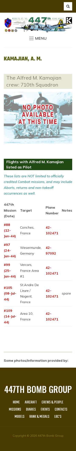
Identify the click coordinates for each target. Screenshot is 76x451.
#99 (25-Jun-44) (10, 270)
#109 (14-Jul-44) (10, 316)
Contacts (61, 410)
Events (45, 410)
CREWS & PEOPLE (52, 402)
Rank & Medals (39, 417)
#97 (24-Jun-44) (10, 250)
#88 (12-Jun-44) (10, 230)
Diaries (31, 410)
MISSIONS (15, 410)
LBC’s (57, 417)
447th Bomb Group (38, 389)
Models (19, 417)
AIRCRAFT (31, 402)
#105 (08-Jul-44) (10, 293)
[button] (38, 38)
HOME (16, 402)
